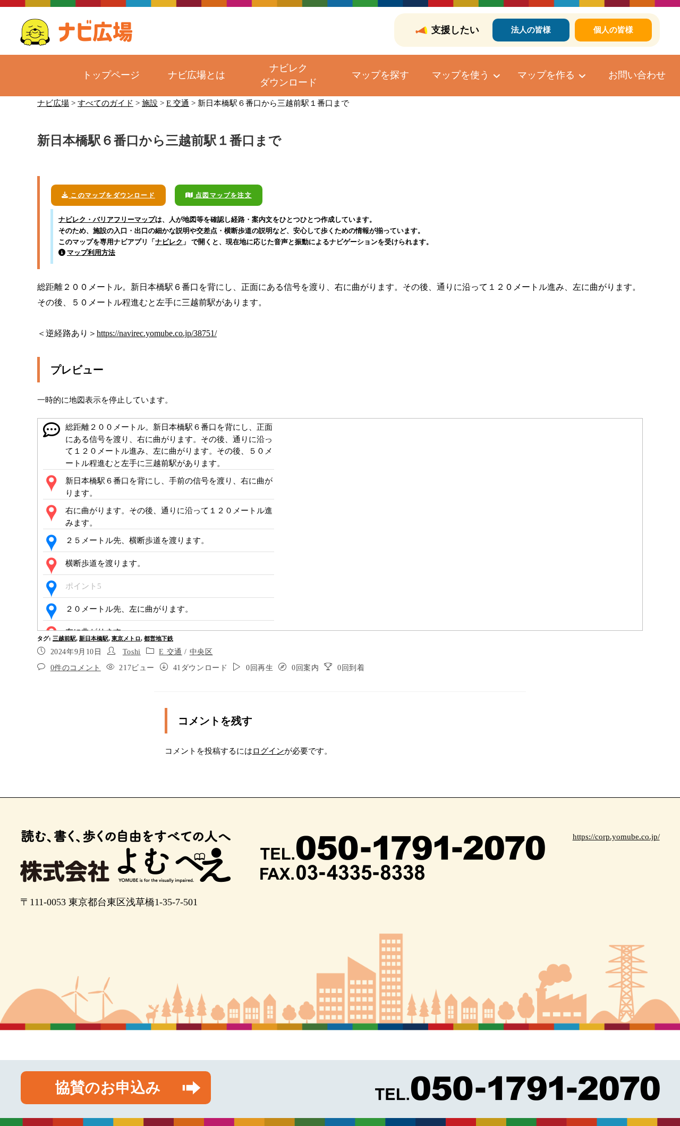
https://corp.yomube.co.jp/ (616, 836)
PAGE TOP (655, 1083)
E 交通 (170, 652)
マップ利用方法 (91, 252)
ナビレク (169, 242)
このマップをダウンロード (112, 195)
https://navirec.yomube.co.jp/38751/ (157, 333)
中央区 (201, 652)
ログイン (268, 751)
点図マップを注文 (222, 195)
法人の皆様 (531, 30)
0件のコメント (75, 668)
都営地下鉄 (158, 638)
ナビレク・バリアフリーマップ (106, 219)
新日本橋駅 (93, 638)
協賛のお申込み (108, 1087)
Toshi (132, 652)
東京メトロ (126, 638)
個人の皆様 (613, 30)
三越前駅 (64, 638)
